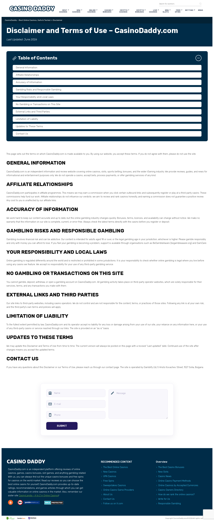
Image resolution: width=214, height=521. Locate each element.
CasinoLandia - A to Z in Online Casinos (39, 495)
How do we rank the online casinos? (176, 494)
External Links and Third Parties (33, 111)
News (200, 10)
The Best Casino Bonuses (171, 467)
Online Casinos (91, 11)
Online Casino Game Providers (118, 490)
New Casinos (76, 11)
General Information (26, 67)
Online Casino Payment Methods (174, 481)
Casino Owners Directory (170, 490)
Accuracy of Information (29, 82)
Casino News (164, 476)
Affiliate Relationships (27, 75)
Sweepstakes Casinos (114, 485)
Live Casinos (153, 11)
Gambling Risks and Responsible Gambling (38, 89)
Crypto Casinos (123, 11)
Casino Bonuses (107, 11)
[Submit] (199, 4)
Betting (189, 10)
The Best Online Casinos (115, 467)
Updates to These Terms (29, 126)
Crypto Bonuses (139, 11)
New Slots (166, 11)
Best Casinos (63, 11)
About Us (107, 494)
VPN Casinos (109, 476)
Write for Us (164, 499)
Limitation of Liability (27, 119)
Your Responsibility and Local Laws (35, 97)
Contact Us (22, 133)
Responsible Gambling (169, 503)
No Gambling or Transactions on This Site (38, 104)
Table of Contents (37, 58)
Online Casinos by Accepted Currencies (178, 485)
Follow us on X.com (113, 503)
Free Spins (177, 11)
